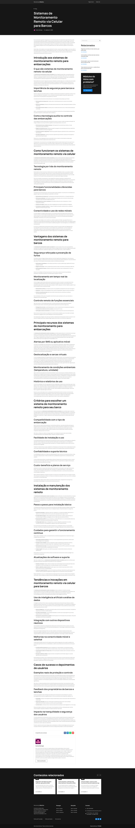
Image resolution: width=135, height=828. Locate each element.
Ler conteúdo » (84, 52)
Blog (36, 8)
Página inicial (91, 1)
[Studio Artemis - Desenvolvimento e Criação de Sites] (99, 826)
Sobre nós (98, 1)
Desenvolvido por (93, 826)
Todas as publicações (41, 760)
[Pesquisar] (100, 40)
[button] (65, 733)
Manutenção (39, 2)
